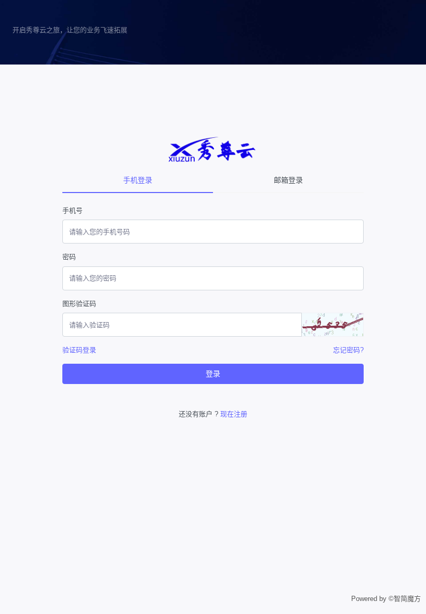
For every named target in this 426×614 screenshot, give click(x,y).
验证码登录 (79, 350)
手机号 (72, 210)
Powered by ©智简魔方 (386, 599)
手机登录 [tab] (137, 180)
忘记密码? (348, 350)
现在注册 (233, 414)
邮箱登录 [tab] (288, 180)
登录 (213, 373)
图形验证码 (79, 304)
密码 (69, 257)
